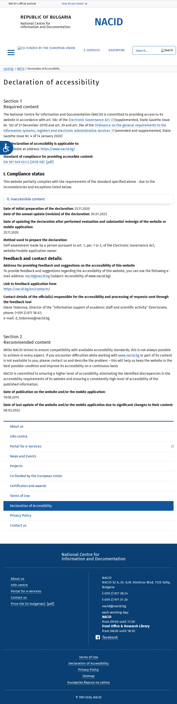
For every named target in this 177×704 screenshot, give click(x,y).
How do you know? (73, 3)
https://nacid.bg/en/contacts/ (26, 289)
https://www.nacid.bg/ (58, 149)
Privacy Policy (20, 515)
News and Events (23, 456)
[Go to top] (169, 685)
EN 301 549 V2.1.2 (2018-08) (23, 162)
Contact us (18, 525)
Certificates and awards (28, 486)
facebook (110, 637)
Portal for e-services (25, 446)
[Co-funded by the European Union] (46, 48)
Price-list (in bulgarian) (28, 604)
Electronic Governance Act (89, 120)
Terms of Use (20, 496)
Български (113, 49)
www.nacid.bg (128, 355)
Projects (16, 466)
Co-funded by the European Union (36, 476)
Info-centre (18, 436)
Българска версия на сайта (88, 682)
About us (16, 426)
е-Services (92, 50)
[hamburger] (11, 52)
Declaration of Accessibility (31, 506)
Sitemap (88, 676)
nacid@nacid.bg (37, 276)
